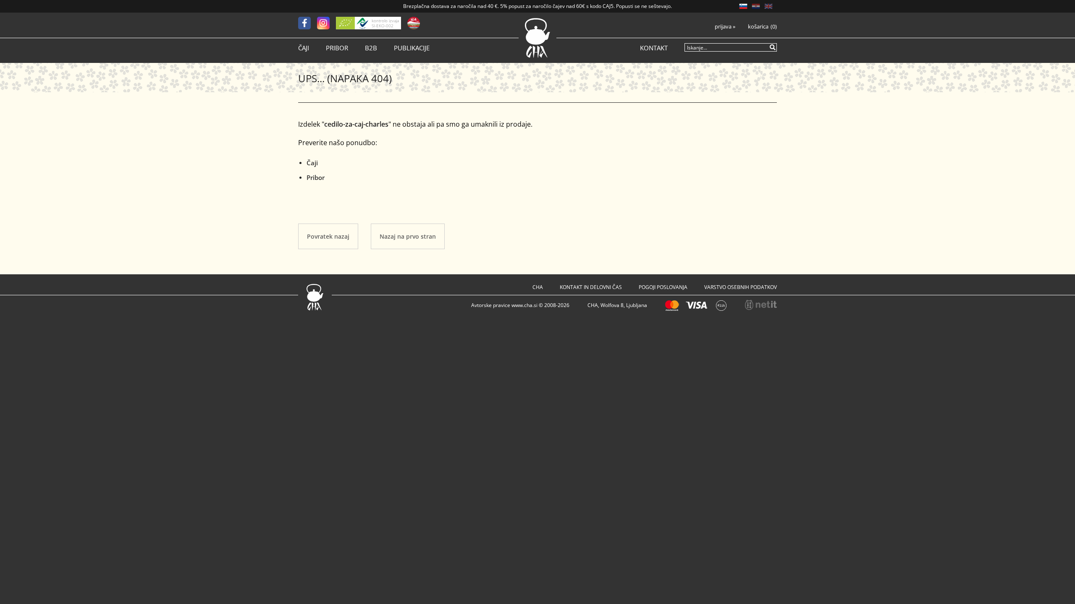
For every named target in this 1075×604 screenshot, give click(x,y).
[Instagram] (326, 23)
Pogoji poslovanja (663, 287)
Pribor (337, 48)
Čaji (303, 48)
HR (756, 6)
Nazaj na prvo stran (408, 236)
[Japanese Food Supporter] (413, 23)
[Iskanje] (773, 47)
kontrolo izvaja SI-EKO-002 (385, 23)
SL (743, 6)
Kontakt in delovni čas (591, 287)
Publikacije (412, 48)
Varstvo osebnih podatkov (740, 287)
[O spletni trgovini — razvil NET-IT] (761, 305)
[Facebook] (307, 23)
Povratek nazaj (328, 236)
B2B (371, 48)
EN (768, 6)
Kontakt (654, 48)
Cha (537, 287)
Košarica (758, 26)
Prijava (725, 26)
